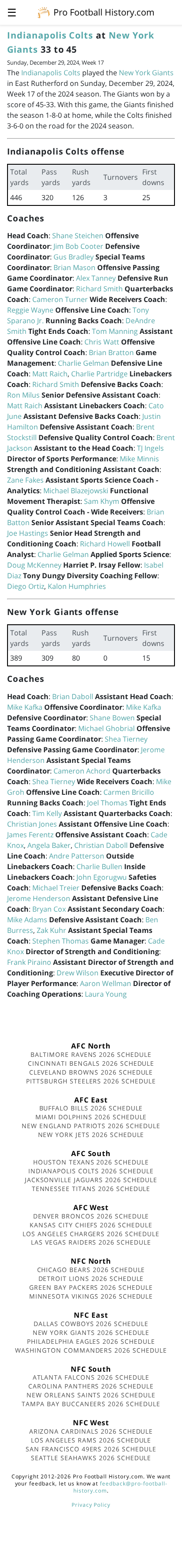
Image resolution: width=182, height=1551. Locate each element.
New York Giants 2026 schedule (91, 1332)
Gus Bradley (73, 257)
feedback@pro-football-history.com (120, 1487)
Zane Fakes (25, 480)
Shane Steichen (77, 235)
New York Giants (146, 72)
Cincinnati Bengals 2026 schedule (91, 1063)
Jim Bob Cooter (78, 246)
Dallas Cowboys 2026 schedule (91, 1323)
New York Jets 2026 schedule (91, 1134)
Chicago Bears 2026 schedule (91, 1269)
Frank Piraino (29, 962)
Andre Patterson (76, 856)
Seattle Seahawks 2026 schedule (91, 1458)
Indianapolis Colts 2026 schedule (91, 1171)
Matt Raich (50, 374)
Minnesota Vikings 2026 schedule (91, 1296)
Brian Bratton (111, 352)
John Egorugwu (101, 877)
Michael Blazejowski (75, 490)
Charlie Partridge (99, 374)
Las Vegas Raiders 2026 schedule (91, 1242)
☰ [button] (12, 12)
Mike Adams (27, 919)
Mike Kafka (24, 707)
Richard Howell (105, 544)
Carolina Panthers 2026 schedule (91, 1386)
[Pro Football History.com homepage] (43, 12)
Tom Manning (115, 331)
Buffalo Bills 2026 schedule (91, 1108)
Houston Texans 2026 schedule (91, 1162)
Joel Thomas (107, 803)
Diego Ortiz (25, 586)
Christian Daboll (101, 845)
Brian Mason (74, 267)
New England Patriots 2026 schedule (91, 1126)
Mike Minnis (139, 459)
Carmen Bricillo (128, 792)
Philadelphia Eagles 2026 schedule (91, 1341)
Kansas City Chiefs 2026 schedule (91, 1225)
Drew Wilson (78, 973)
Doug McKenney (34, 565)
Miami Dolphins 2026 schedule (91, 1117)
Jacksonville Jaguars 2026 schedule (91, 1180)
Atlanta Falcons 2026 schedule (91, 1377)
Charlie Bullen (99, 866)
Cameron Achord (81, 771)
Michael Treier (56, 888)
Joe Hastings (27, 533)
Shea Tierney (126, 739)
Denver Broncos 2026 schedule (91, 1216)
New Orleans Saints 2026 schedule (91, 1395)
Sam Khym (101, 501)
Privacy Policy (91, 1504)
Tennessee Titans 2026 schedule (91, 1188)
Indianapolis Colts (50, 35)
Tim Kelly (47, 813)
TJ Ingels (150, 448)
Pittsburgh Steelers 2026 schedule (91, 1081)
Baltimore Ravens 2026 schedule (91, 1054)
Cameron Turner (60, 299)
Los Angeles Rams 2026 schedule (91, 1440)
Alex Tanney (96, 278)
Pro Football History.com (104, 12)
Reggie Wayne (30, 310)
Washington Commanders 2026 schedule (91, 1350)
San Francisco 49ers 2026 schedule (91, 1449)
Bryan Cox (49, 909)
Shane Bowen (112, 718)
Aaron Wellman (105, 983)
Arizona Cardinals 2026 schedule (91, 1431)
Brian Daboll (72, 696)
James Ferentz (30, 834)
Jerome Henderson (38, 898)
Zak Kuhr (51, 930)
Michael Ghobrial (106, 728)
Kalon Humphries (77, 586)
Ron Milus (23, 395)
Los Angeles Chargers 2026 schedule (91, 1234)
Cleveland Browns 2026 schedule (91, 1072)
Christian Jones (32, 824)
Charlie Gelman (83, 363)
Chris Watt (101, 342)
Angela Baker (49, 845)
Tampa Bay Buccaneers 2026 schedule (91, 1404)
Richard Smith (99, 289)
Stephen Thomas (60, 941)
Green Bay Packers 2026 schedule (91, 1287)
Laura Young (106, 994)
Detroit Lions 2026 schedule (91, 1278)
